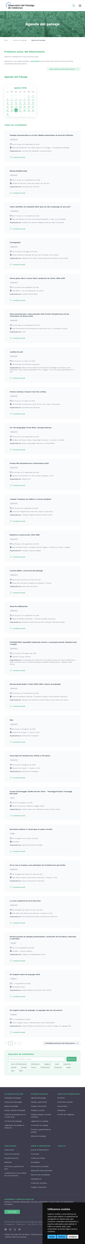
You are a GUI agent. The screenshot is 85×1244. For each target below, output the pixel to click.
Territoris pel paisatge (13, 1121)
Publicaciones (10, 1146)
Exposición (67, 1064)
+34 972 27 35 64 (38, 1224)
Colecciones (9, 1150)
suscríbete (35, 61)
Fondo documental (65, 1102)
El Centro (61, 1098)
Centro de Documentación (68, 1094)
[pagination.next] (20, 1043)
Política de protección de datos (16, 1234)
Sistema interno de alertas (15, 1237)
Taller (21, 1071)
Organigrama (36, 1179)
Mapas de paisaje (11, 1106)
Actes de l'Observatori (18, 1064)
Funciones (35, 1154)
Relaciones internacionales (41, 1171)
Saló (12, 1071)
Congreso (47, 1064)
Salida (68, 1067)
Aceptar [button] (52, 1237)
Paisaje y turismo (38, 1110)
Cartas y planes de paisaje (14, 1110)
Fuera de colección (12, 1154)
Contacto (61, 1146)
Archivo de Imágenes (65, 1114)
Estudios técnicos (11, 1158)
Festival (13, 1067)
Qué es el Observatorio (40, 1150)
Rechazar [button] (61, 1237)
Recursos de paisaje (20, 40)
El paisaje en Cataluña (13, 1094)
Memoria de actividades (40, 1175)
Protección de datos (39, 1183)
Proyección (58, 1067)
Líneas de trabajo (38, 1158)
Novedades (35, 1162)
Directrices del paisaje (13, 1102)
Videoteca (61, 1110)
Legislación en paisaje (39, 1121)
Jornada (24, 1067)
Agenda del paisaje (38, 40)
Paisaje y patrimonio (39, 1102)
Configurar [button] (73, 1237)
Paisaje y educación (39, 1106)
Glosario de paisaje (38, 1136)
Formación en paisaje (39, 1125)
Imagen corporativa (38, 1187)
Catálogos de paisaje (12, 1098)
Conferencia (35, 1064)
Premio (33, 1067)
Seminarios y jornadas (40, 1166)
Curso (57, 1064)
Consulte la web (19, 157)
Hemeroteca (62, 1106)
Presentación (45, 1067)
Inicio (6, 40)
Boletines (8, 1162)
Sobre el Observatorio (40, 1146)
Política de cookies (38, 1234)
